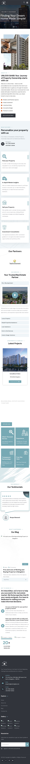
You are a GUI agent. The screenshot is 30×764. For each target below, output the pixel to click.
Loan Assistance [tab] (6, 327)
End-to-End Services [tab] (7, 331)
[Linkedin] (9, 760)
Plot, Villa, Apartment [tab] (7, 283)
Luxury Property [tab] (6, 318)
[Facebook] (2, 760)
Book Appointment (8, 115)
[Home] (4, 3)
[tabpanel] (15, 300)
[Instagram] (5, 760)
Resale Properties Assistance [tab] (9, 322)
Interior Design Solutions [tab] (8, 335)
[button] (2, 367)
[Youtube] (12, 760)
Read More (6, 579)
